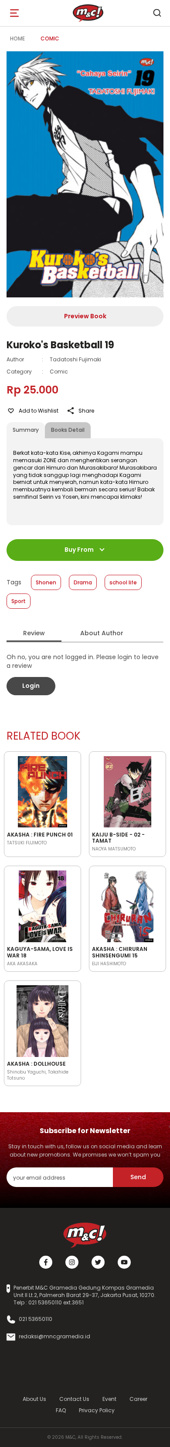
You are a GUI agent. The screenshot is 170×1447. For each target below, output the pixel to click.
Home (17, 38)
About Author (101, 633)
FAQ (61, 1410)
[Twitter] (98, 1262)
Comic (50, 38)
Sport (18, 601)
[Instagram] (71, 1262)
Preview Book (85, 316)
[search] (156, 13)
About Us (34, 1399)
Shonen (46, 582)
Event (109, 1399)
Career (138, 1399)
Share (86, 410)
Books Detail (68, 429)
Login (31, 685)
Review (34, 633)
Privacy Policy (97, 1410)
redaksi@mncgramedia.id (54, 1336)
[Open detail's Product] (42, 790)
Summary (26, 429)
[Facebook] (45, 1262)
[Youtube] (124, 1262)
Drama (83, 582)
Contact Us (74, 1399)
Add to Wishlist (38, 410)
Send (138, 1177)
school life (123, 582)
